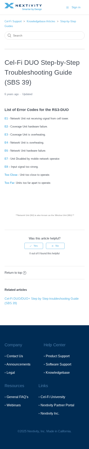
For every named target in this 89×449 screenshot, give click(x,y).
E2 (6, 126)
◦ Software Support (57, 364)
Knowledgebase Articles (41, 21)
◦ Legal (10, 372)
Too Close (11, 174)
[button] (67, 7)
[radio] (33, 246)
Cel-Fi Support (14, 21)
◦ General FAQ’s (16, 397)
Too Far (9, 182)
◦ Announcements (17, 364)
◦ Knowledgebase (57, 372)
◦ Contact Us (14, 356)
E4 (6, 142)
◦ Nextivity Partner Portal (56, 405)
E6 (6, 150)
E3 (6, 134)
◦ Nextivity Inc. (48, 413)
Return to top (13, 272)
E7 (6, 158)
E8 (6, 166)
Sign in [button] (76, 7)
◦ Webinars (13, 405)
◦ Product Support (57, 356)
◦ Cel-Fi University (51, 397)
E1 (6, 118)
